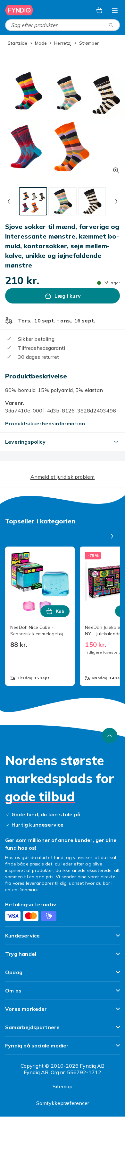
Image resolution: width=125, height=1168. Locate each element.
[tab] (33, 201)
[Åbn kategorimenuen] (114, 10)
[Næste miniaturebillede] (116, 201)
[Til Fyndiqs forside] (19, 10)
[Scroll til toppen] (109, 735)
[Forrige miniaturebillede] (8, 201)
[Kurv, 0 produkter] (99, 10)
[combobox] (62, 25)
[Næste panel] (112, 536)
